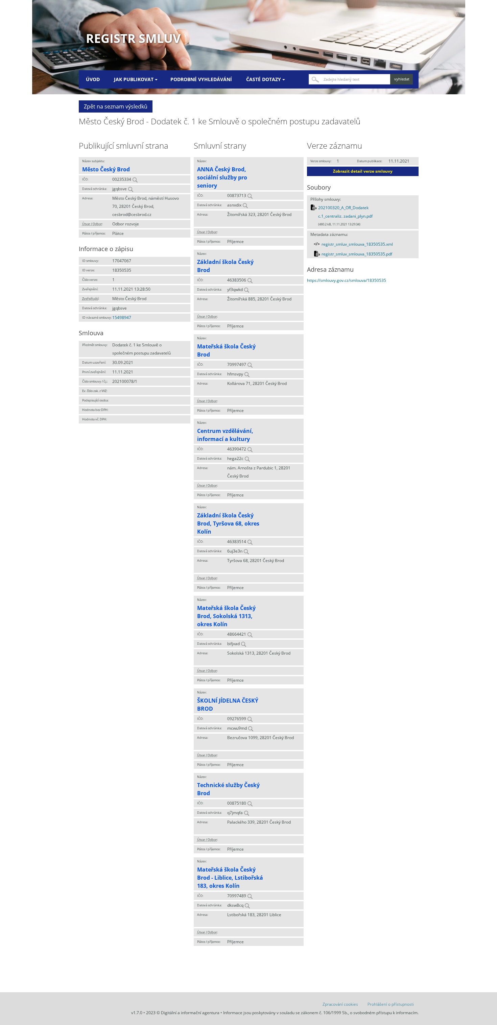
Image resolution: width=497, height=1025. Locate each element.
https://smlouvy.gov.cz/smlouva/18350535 (346, 280)
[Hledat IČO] (135, 179)
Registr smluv (133, 38)
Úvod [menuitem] (93, 79)
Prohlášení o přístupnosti (391, 1004)
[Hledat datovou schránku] (130, 188)
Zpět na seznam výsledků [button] (115, 106)
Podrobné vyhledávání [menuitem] (201, 79)
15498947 (121, 317)
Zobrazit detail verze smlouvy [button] (363, 171)
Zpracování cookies (340, 1004)
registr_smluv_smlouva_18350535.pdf (357, 254)
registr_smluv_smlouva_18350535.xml (357, 244)
